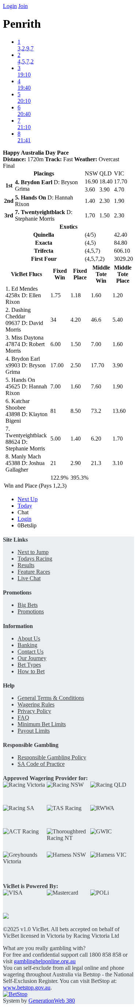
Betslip (27, 525)
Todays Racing (35, 558)
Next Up (28, 499)
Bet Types (29, 665)
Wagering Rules (36, 704)
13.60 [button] (119, 411)
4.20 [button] (76, 320)
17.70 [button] (97, 365)
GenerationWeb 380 (51, 1001)
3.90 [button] (118, 365)
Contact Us (30, 651)
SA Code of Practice (41, 764)
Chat (23, 512)
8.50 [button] (76, 411)
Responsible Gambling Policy (52, 757)
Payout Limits (34, 731)
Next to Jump (33, 552)
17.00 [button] (57, 365)
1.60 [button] (96, 295)
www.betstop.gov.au (26, 987)
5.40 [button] (118, 320)
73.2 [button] (96, 411)
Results (26, 565)
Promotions (31, 611)
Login (10, 6)
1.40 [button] (76, 438)
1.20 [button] (118, 295)
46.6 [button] (96, 320)
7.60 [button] (96, 386)
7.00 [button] (96, 344)
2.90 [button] (76, 463)
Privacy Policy (34, 711)
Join (23, 6)
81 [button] (53, 411)
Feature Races (34, 572)
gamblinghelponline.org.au (45, 961)
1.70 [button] (118, 438)
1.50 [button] (76, 344)
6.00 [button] (55, 344)
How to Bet (31, 671)
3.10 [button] (118, 463)
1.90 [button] (118, 386)
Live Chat (29, 578)
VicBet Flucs (26, 274)
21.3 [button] (96, 463)
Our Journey (32, 658)
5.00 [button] (55, 438)
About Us (29, 638)
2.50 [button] (76, 365)
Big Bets (28, 605)
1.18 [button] (76, 295)
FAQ (23, 717)
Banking (27, 645)
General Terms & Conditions (51, 698)
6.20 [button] (96, 438)
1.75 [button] (55, 295)
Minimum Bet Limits (42, 724)
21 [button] (53, 463)
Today (25, 506)
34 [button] (53, 320)
